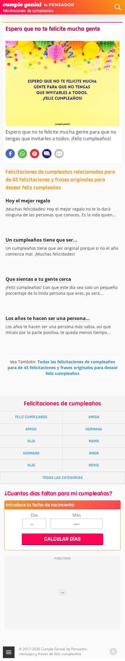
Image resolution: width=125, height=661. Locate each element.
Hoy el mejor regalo (28, 200)
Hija (31, 441)
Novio (94, 465)
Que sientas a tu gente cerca (38, 279)
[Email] (59, 153)
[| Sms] (46, 153)
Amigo (31, 429)
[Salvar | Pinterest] (34, 153)
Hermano (31, 453)
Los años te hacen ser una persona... (48, 318)
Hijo (31, 465)
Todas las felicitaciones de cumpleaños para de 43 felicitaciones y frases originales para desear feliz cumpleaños (63, 367)
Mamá (94, 441)
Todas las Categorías (62, 477)
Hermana (93, 429)
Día (34, 515)
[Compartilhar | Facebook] (10, 153)
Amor (94, 453)
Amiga (93, 417)
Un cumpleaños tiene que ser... (41, 240)
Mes (76, 515)
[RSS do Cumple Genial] (113, 651)
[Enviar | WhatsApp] (22, 153)
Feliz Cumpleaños (31, 417)
